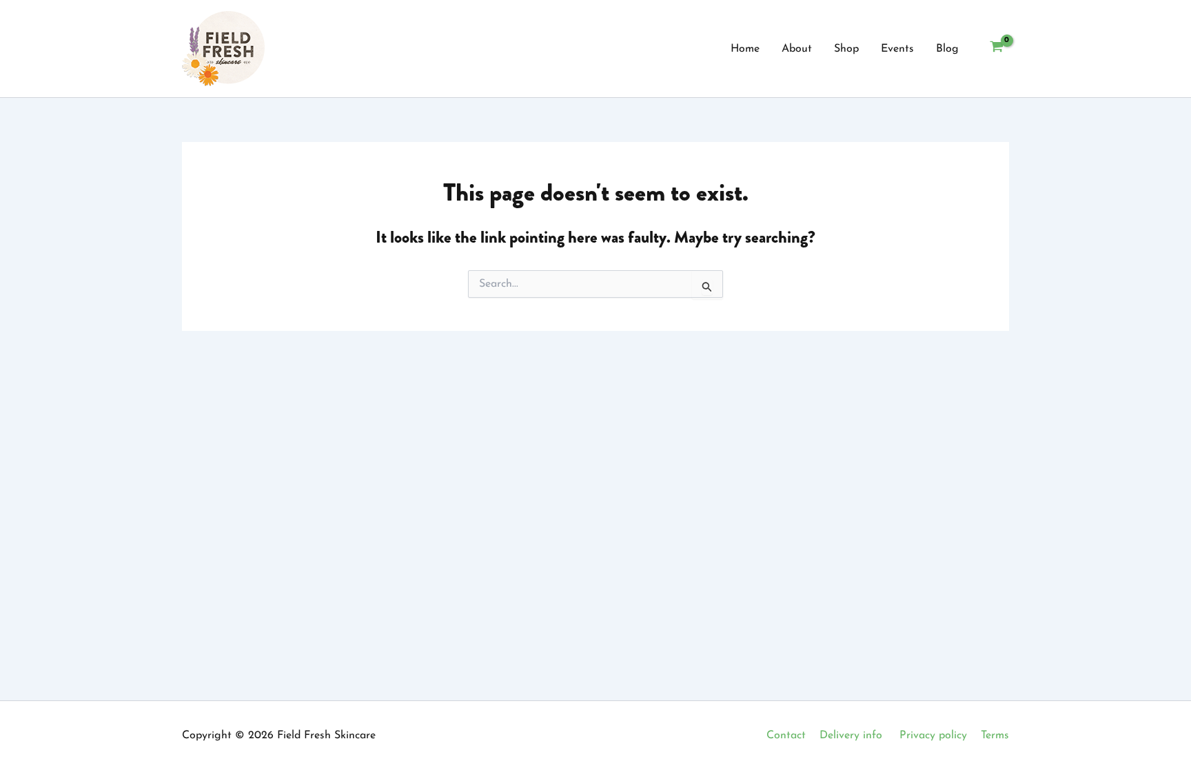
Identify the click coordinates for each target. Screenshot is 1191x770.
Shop (846, 48)
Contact (786, 735)
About (797, 48)
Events (897, 48)
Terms (995, 735)
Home (745, 48)
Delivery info (851, 735)
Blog (947, 48)
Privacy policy (933, 735)
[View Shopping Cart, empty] (996, 49)
